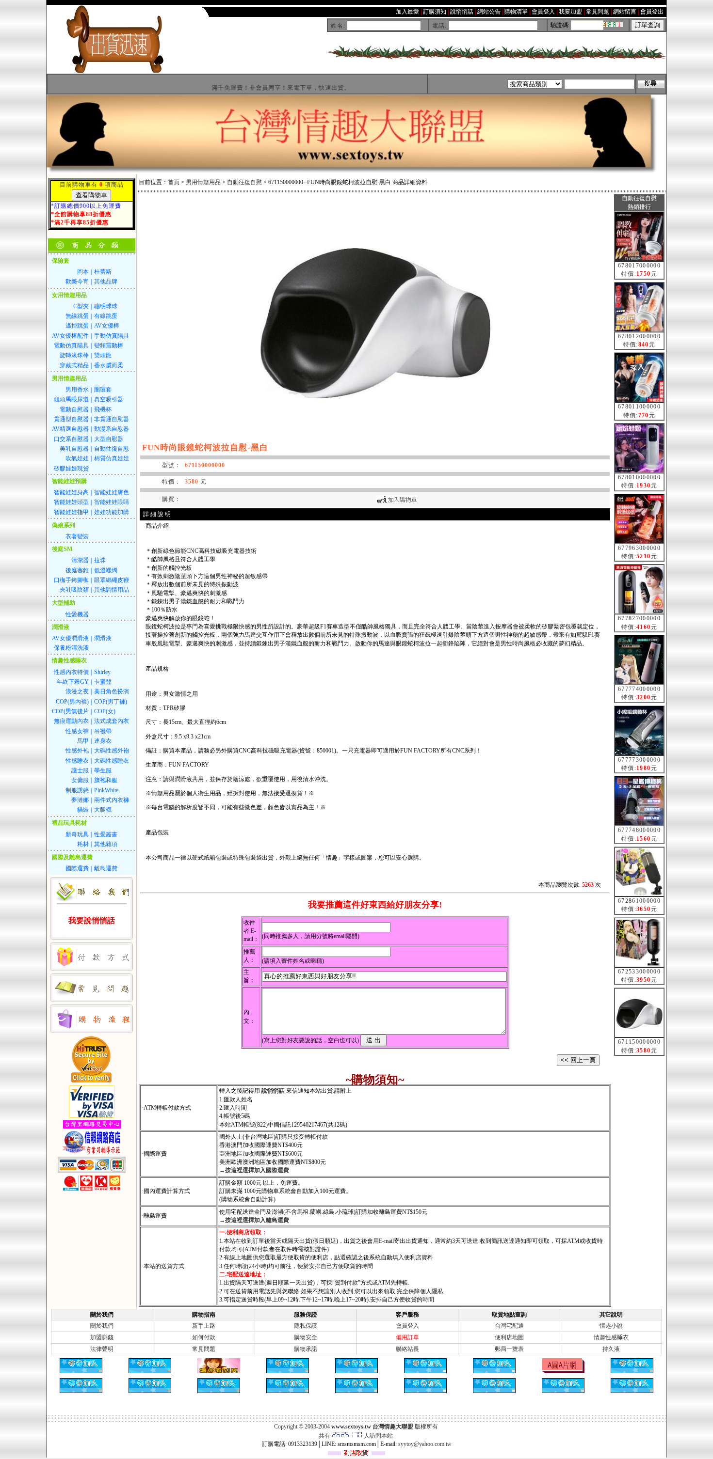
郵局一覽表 (509, 1349)
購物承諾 (305, 1349)
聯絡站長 (407, 1349)
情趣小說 (611, 1325)
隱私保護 (305, 1325)
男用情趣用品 (203, 182)
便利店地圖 (509, 1337)
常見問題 (203, 1349)
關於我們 (101, 1325)
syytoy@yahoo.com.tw (425, 1444)
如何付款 (203, 1337)
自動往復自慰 (244, 182)
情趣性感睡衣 (611, 1337)
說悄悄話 (273, 1090)
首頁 (173, 182)
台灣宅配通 (509, 1325)
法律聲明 (101, 1349)
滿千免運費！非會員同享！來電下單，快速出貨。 (251, 87)
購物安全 (305, 1337)
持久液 (611, 1349)
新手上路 (203, 1325)
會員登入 (407, 1325)
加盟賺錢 (101, 1337)
